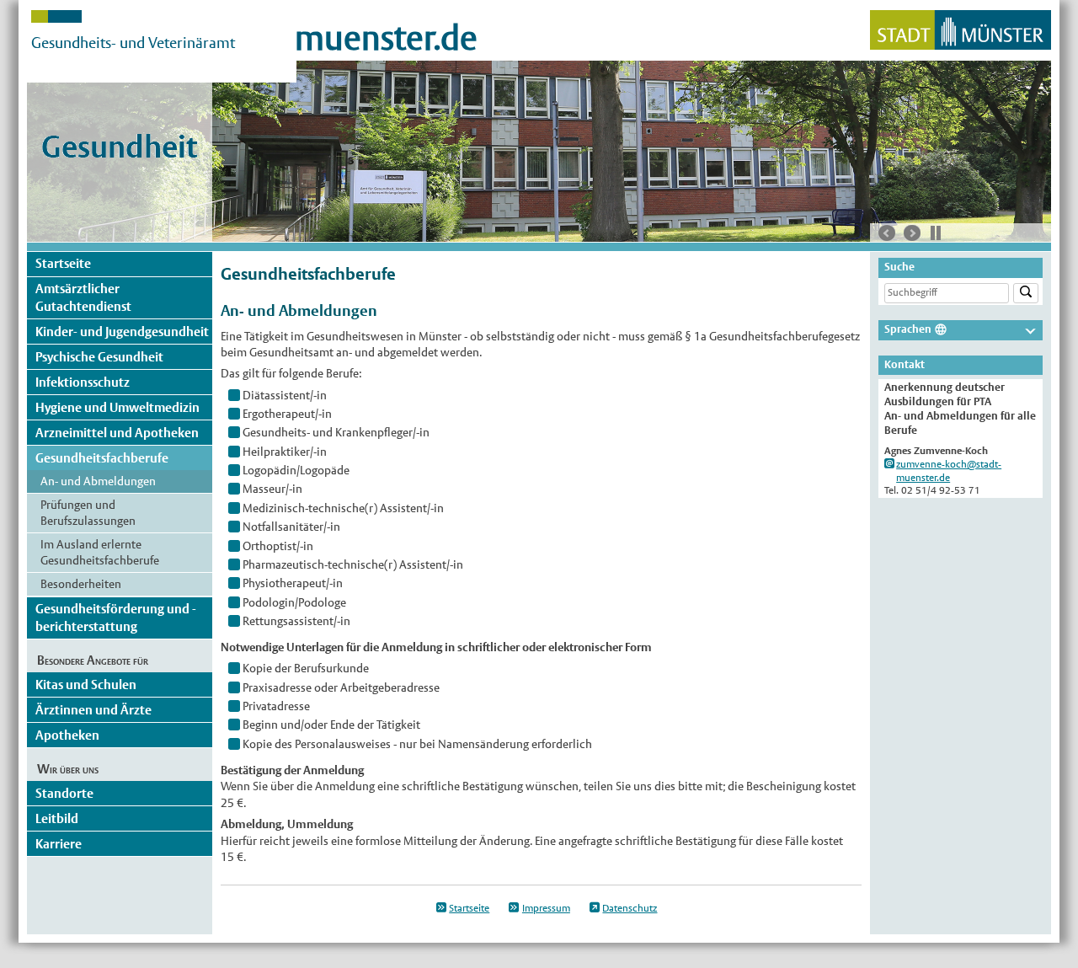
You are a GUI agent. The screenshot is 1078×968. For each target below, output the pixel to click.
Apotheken (67, 735)
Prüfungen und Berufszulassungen (88, 512)
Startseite (63, 263)
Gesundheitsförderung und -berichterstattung (115, 617)
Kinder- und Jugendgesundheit (122, 331)
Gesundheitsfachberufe (101, 458)
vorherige (886, 233)
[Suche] (1025, 293)
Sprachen (907, 329)
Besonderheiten (80, 584)
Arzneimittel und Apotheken (117, 432)
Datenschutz (629, 908)
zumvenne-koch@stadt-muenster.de (948, 471)
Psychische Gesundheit (99, 357)
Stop (935, 232)
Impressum (546, 908)
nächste (912, 233)
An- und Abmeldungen (98, 481)
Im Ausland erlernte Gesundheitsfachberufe (99, 552)
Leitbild (56, 818)
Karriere (58, 844)
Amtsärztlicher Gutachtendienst (83, 297)
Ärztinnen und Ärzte (93, 710)
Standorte (64, 793)
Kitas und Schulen (85, 684)
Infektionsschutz (82, 382)
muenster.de (386, 38)
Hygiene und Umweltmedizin (117, 407)
